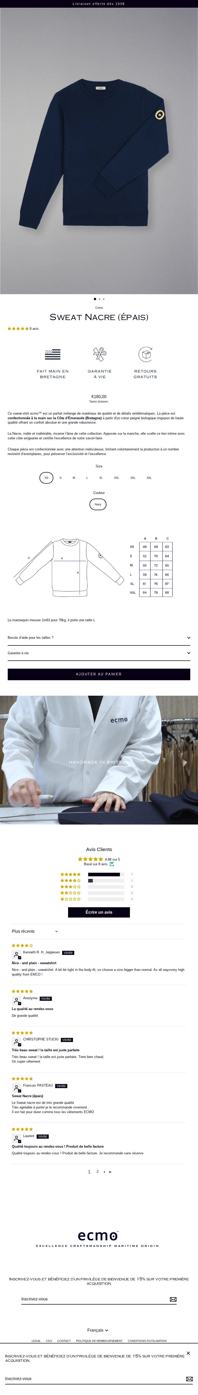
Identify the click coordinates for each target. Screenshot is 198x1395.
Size (99, 466)
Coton (99, 307)
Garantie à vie (18, 653)
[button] (19, 329)
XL (101, 477)
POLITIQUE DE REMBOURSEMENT (99, 1340)
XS (46, 477)
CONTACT (64, 1340)
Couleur (99, 493)
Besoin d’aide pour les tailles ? (30, 638)
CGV (49, 1340)
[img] (22, 945)
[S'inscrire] (189, 1379)
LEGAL (36, 1340)
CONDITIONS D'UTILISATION (147, 1340)
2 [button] (97, 1171)
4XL (149, 477)
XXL (116, 477)
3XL (132, 477)
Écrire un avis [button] (99, 912)
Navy (98, 504)
